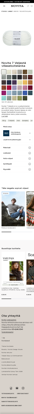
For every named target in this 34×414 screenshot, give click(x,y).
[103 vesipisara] (9, 93)
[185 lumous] (30, 93)
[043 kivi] (4, 77)
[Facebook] (10, 388)
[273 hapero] (30, 82)
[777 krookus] (14, 82)
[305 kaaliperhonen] (9, 98)
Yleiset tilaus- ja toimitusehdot (12, 355)
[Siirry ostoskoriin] (31, 6)
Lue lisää (5, 116)
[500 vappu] (4, 93)
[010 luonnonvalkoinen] (9, 72)
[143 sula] (19, 93)
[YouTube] (17, 388)
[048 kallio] (9, 77)
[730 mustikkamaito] (14, 87)
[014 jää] (14, 93)
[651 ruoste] (30, 77)
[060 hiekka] (19, 72)
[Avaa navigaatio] (4, 6)
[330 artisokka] (19, 98)
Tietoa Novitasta (7, 346)
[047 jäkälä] (30, 72)
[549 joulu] (9, 87)
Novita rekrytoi (7, 352)
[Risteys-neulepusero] (13, 210)
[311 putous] (4, 98)
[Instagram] (23, 388)
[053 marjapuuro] (19, 87)
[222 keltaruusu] (19, 82)
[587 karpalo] (30, 87)
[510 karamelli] (25, 87)
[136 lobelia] (25, 93)
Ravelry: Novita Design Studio (12, 349)
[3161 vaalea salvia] (14, 98)
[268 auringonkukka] (25, 82)
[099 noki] (19, 77)
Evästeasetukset (23, 393)
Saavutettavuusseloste (10, 401)
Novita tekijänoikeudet (9, 397)
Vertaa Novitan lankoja (9, 374)
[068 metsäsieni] (25, 77)
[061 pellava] (14, 72)
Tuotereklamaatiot (7, 332)
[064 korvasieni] (4, 82)
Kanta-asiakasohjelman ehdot (12, 405)
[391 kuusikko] (25, 98)
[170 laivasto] (9, 82)
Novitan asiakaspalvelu (9, 320)
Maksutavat (6, 359)
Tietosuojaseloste (8, 393)
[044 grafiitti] (14, 77)
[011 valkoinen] (4, 72)
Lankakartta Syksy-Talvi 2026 (12, 371)
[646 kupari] (25, 72)
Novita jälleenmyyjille (9, 365)
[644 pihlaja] (4, 87)
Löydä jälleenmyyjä (8, 362)
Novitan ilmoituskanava (10, 368)
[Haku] (27, 6)
